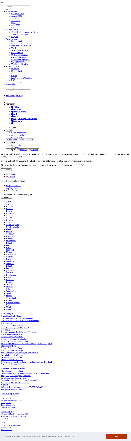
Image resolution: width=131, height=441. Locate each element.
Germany (10, 234)
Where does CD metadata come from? (14, 416)
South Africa (11, 291)
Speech (9, 296)
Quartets (9, 273)
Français (17, 145)
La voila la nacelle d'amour (12, 355)
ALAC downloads (18, 135)
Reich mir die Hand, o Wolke (13, 369)
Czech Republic (12, 225)
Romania (9, 277)
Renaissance (11, 275)
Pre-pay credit (6, 403)
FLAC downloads (18, 133)
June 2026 (15, 20)
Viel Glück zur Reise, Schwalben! (15, 382)
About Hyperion (6, 430)
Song (8, 289)
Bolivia (9, 211)
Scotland (9, 286)
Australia (9, 202)
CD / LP (30, 140)
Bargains (14, 37)
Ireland (9, 243)
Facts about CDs (6, 412)
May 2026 (15, 23)
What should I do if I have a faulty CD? (14, 414)
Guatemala (10, 236)
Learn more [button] (68, 436)
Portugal (9, 268)
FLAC (15, 140)
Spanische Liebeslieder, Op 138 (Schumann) (19, 380)
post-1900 (10, 270)
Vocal (8, 307)
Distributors (5, 423)
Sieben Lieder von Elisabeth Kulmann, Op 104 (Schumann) (25, 373)
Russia (9, 282)
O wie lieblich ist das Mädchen (13, 364)
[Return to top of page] (10, 394)
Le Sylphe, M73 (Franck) (11, 357)
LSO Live (15, 80)
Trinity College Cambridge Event (24, 32)
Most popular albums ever (21, 46)
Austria (9, 204)
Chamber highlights (19, 57)
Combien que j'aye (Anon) (12, 325)
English (12, 150)
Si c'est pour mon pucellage (12, 371)
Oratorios (10, 261)
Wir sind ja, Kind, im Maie (12, 389)
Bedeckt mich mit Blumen (11, 316)
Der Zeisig (5, 330)
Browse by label (12, 66)
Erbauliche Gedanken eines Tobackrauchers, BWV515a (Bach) (26, 343)
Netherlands (11, 254)
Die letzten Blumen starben (12, 334)
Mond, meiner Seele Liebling (13, 360)
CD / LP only (16, 137)
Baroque (9, 206)
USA (8, 305)
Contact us (4, 418)
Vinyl (13, 48)
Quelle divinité (7, 366)
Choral (9, 218)
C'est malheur (6, 323)
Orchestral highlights (19, 55)
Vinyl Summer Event (19, 34)
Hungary (9, 238)
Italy (8, 245)
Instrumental (6, 197)
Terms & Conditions (8, 405)
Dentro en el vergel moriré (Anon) (15, 327)
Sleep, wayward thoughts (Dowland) (16, 376)
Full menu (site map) (14, 95)
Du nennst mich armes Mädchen (14, 339)
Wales (8, 309)
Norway (9, 257)
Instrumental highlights (20, 59)
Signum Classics (18, 82)
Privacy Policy (6, 427)
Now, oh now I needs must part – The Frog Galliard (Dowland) (26, 362)
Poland (9, 266)
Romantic (10, 280)
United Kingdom (13, 302)
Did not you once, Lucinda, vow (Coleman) (18, 332)
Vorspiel (4, 385)
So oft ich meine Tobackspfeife (13, 378)
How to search (6, 398)
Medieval (10, 250)
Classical (9, 220)
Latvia (8, 247)
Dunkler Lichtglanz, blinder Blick (14, 341)
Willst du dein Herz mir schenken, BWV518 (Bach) (22, 387)
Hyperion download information (12, 400)
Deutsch (16, 147)
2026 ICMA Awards (19, 50)
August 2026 (16, 16)
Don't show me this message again (18, 195)
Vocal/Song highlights (20, 64)
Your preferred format (17, 181)
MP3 (9, 130)
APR (13, 73)
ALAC (22, 140)
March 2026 (16, 27)
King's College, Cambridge (22, 78)
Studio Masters (17, 53)
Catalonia (10, 213)
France (9, 231)
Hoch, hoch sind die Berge (12, 350)
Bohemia (9, 209)
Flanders (9, 229)
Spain (8, 293)
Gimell (14, 75)
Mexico (9, 252)
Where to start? (12, 39)
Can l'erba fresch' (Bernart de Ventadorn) (17, 318)
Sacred (9, 284)
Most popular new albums (21, 43)
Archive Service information (11, 425)
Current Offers (12, 30)
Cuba (8, 222)
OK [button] (116, 436)
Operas (9, 259)
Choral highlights (18, 62)
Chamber (10, 215)
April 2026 (15, 25)
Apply (13, 128)
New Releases (12, 11)
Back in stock (16, 41)
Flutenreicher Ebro (8, 346)
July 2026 (15, 18)
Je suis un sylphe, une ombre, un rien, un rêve (19, 353)
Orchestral (10, 264)
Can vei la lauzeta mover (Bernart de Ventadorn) (20, 321)
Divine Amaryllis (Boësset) (12, 337)
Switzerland (11, 298)
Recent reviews (17, 14)
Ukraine (9, 300)
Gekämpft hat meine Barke (12, 348)
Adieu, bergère (7, 314)
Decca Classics (17, 71)
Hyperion (15, 69)
